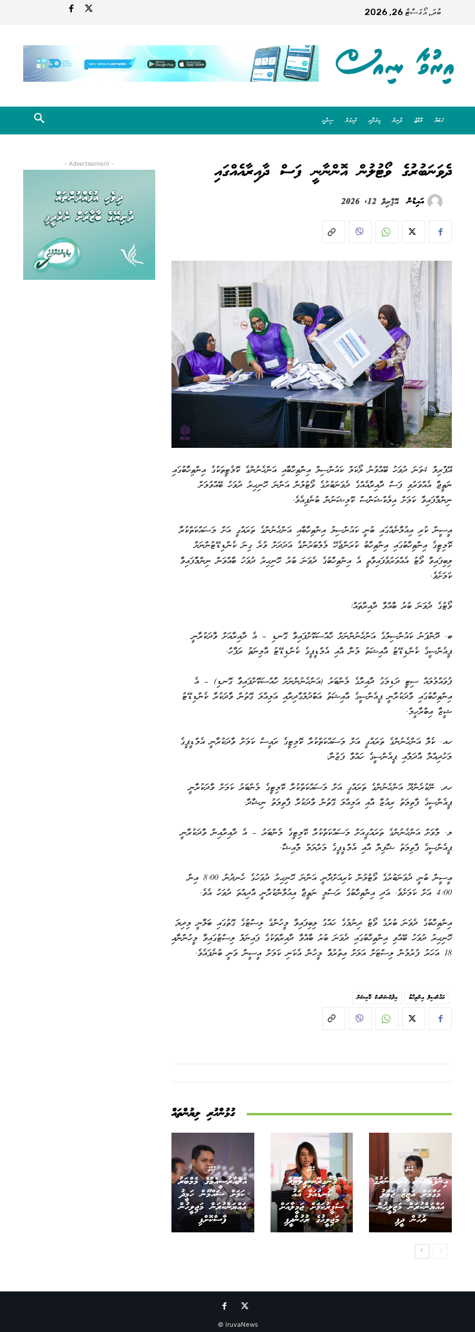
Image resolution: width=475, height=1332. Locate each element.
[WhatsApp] (387, 231)
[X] (413, 231)
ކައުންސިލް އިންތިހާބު (427, 997)
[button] (39, 120)
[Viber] (360, 231)
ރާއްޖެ (409, 1169)
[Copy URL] (333, 231)
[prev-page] (440, 1251)
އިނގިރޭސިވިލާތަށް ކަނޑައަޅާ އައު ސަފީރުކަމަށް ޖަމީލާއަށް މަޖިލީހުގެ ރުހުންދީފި (312, 1201)
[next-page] (422, 1251)
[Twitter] (88, 10)
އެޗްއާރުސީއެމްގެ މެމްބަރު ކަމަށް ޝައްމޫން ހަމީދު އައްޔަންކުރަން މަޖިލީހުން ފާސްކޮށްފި (212, 1201)
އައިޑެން (415, 201)
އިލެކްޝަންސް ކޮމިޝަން (377, 997)
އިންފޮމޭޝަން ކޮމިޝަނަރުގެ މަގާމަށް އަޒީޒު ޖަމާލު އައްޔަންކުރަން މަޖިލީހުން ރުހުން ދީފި (411, 1201)
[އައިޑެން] (436, 201)
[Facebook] (71, 10)
